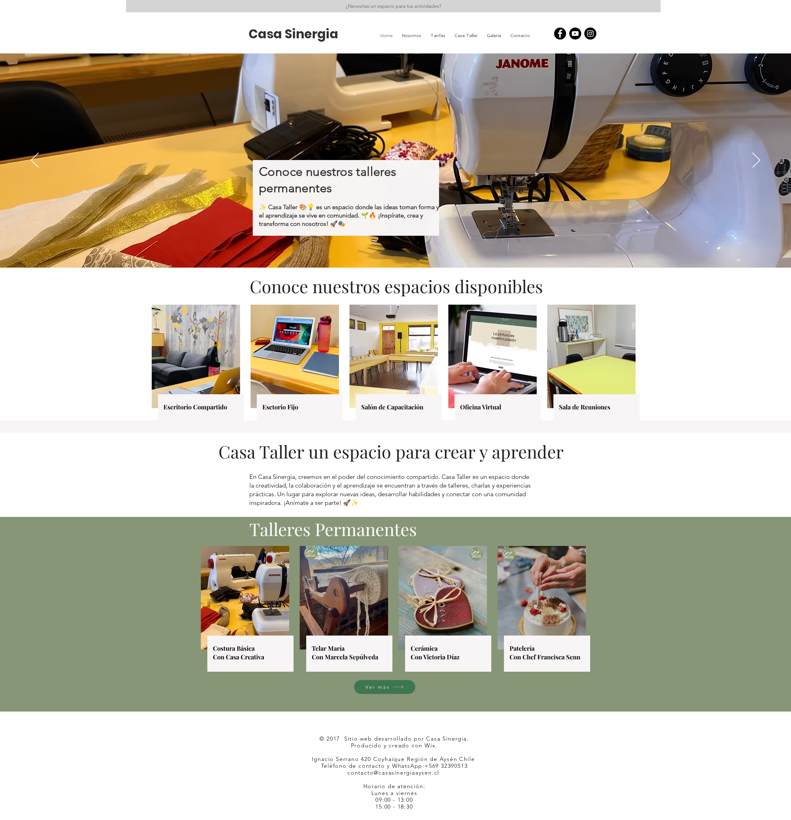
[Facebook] (560, 33)
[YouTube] (575, 33)
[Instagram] (590, 33)
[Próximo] (756, 161)
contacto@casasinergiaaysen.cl (393, 772)
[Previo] (35, 161)
